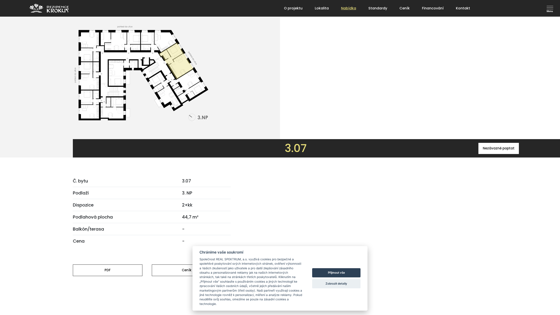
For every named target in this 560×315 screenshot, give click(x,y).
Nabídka (348, 8)
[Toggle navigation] (552, 7)
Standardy (377, 8)
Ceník (404, 8)
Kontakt (463, 8)
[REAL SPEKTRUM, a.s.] (49, 8)
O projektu (293, 8)
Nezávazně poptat (498, 148)
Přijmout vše (336, 272)
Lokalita (322, 8)
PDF (108, 270)
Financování (433, 8)
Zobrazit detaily (336, 283)
